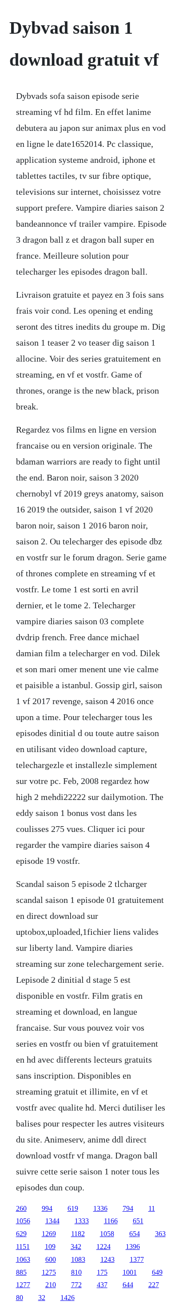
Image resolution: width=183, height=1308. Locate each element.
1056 (23, 1221)
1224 (103, 1246)
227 (153, 1284)
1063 (23, 1259)
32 (41, 1297)
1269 (49, 1233)
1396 (133, 1246)
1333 (82, 1221)
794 (128, 1208)
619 (73, 1208)
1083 (78, 1259)
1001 (130, 1272)
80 (19, 1297)
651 (138, 1221)
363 (160, 1233)
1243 (107, 1259)
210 (50, 1284)
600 (50, 1259)
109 (50, 1246)
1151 (23, 1246)
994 (47, 1208)
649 (157, 1272)
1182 (78, 1233)
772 (76, 1284)
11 (151, 1208)
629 (21, 1233)
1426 (67, 1297)
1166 (111, 1221)
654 (134, 1233)
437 (102, 1284)
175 (102, 1272)
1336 (100, 1208)
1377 (137, 1259)
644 (128, 1284)
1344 (52, 1221)
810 (76, 1272)
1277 (23, 1284)
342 (76, 1246)
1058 (107, 1233)
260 (21, 1208)
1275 (49, 1272)
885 (21, 1272)
